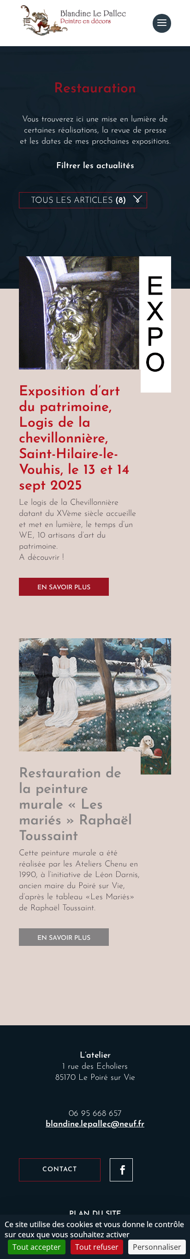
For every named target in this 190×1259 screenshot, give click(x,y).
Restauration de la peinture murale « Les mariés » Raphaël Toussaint (75, 805)
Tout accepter (36, 1247)
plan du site (95, 1214)
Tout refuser (97, 1247)
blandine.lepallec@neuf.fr (95, 1124)
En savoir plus (63, 587)
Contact (59, 1169)
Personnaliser (157, 1247)
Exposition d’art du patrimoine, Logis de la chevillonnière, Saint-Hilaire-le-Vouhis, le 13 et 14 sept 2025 (74, 439)
